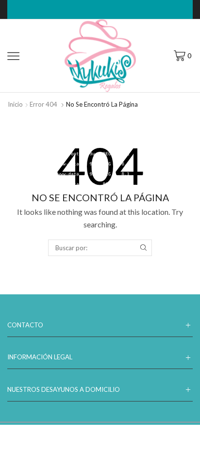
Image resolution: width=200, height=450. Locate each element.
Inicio (15, 104)
